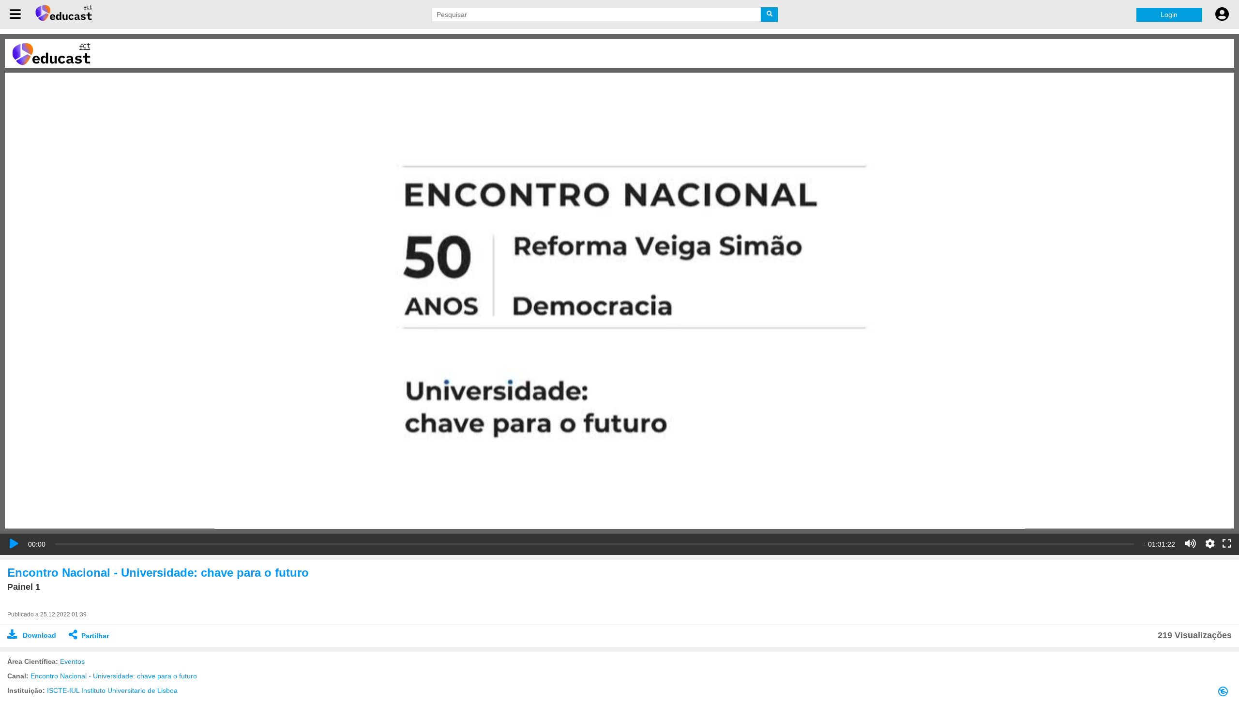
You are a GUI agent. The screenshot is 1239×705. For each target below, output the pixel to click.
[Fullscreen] (1227, 544)
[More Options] (1210, 544)
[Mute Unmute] (1190, 544)
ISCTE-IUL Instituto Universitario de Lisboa (112, 690)
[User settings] (1222, 14)
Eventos (72, 661)
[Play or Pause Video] (14, 544)
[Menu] (15, 14)
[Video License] (1225, 693)
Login (1169, 14)
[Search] (769, 14)
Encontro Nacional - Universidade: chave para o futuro (113, 676)
